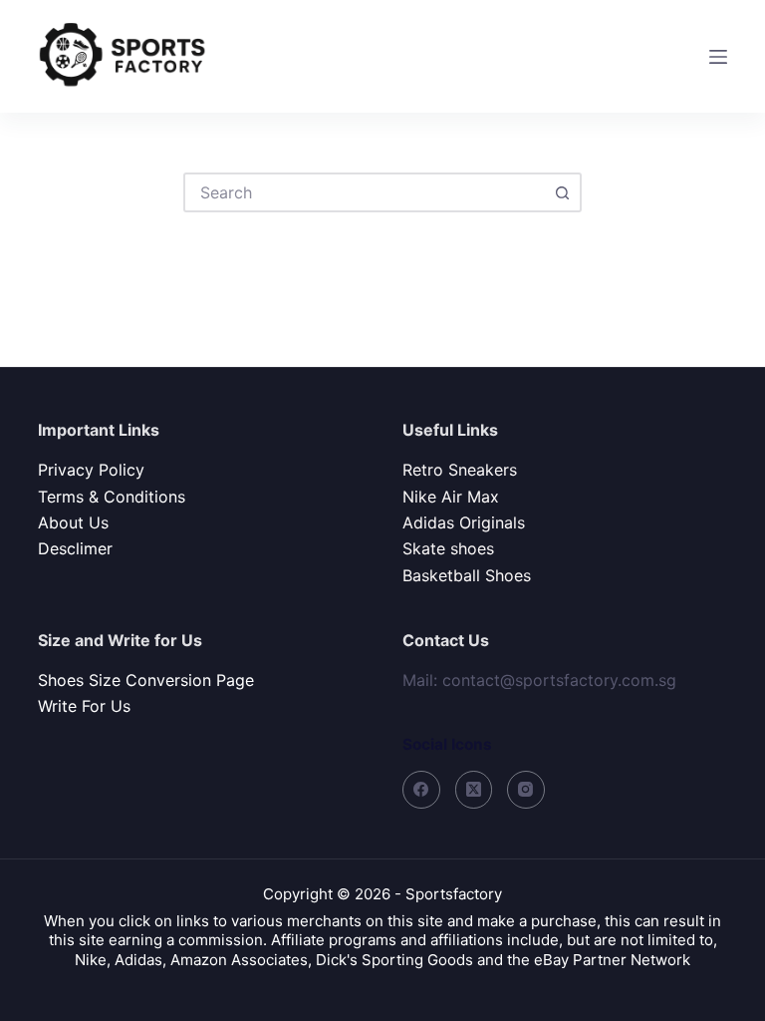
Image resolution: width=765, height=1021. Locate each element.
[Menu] (718, 57)
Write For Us (84, 706)
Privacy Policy (91, 470)
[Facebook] (421, 790)
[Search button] (562, 192)
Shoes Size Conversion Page (146, 680)
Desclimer (75, 548)
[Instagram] (526, 790)
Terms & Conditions (111, 497)
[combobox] (364, 192)
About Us (73, 522)
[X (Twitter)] (474, 790)
